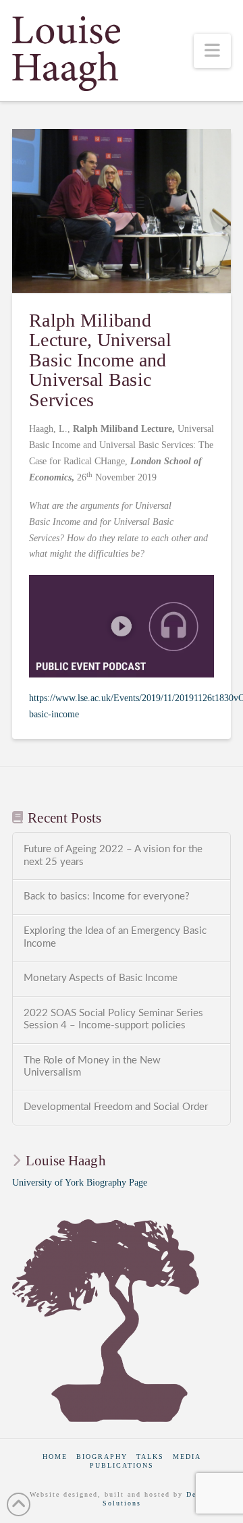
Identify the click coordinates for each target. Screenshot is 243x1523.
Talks (150, 1456)
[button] (213, 51)
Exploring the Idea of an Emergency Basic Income (115, 937)
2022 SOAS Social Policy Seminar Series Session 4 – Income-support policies (113, 1019)
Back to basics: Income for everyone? (107, 896)
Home (55, 1456)
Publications (122, 1465)
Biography (102, 1456)
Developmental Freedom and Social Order (116, 1107)
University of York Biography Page (79, 1183)
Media (187, 1456)
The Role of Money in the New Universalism (92, 1066)
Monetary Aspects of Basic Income (101, 978)
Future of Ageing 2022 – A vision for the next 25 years (113, 855)
